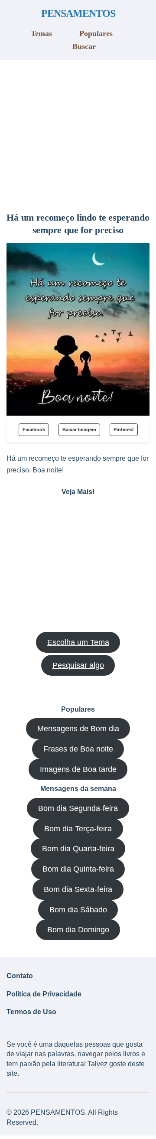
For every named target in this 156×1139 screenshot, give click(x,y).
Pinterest (124, 429)
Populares (96, 33)
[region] (78, 132)
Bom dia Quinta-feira (78, 869)
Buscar (84, 46)
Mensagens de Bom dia (78, 728)
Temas (41, 33)
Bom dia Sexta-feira (78, 889)
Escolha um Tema (78, 642)
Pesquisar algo (78, 665)
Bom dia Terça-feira (78, 828)
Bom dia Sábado (78, 909)
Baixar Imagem (79, 429)
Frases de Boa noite (78, 749)
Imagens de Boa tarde (78, 769)
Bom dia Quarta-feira (78, 848)
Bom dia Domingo (78, 929)
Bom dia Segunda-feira (78, 808)
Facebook (34, 429)
